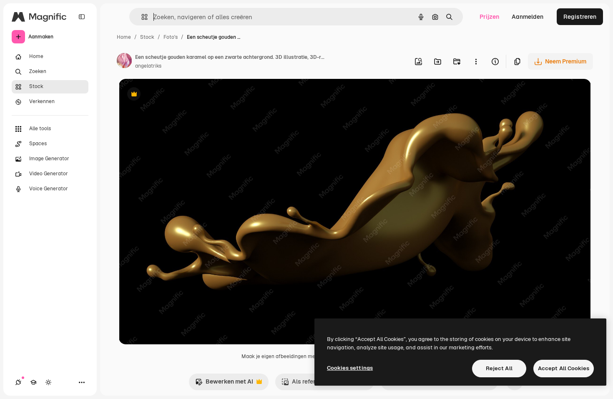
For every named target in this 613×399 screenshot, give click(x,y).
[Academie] (33, 382)
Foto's (170, 37)
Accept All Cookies (563, 368)
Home (124, 37)
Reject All (499, 368)
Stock (147, 37)
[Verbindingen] (18, 382)
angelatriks (148, 66)
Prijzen (489, 16)
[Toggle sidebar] (81, 16)
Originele (174, 95)
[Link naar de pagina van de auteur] (124, 62)
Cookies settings (350, 367)
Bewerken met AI (224, 384)
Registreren (579, 16)
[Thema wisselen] (48, 382)
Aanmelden (527, 16)
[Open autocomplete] (141, 17)
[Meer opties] (475, 61)
